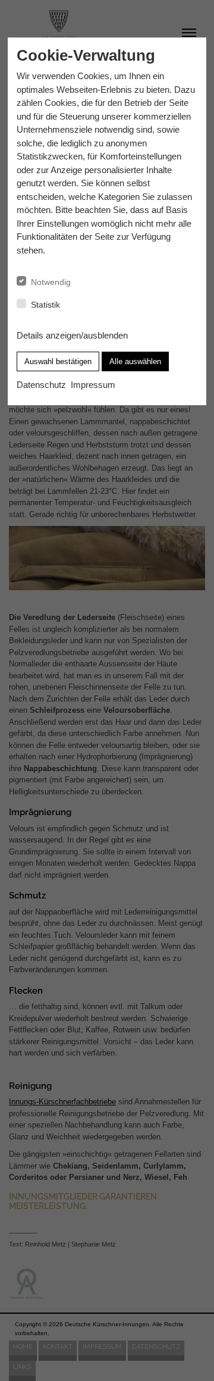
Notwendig (51, 282)
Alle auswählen (135, 361)
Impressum (93, 385)
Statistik (45, 304)
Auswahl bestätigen (58, 361)
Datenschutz (41, 385)
